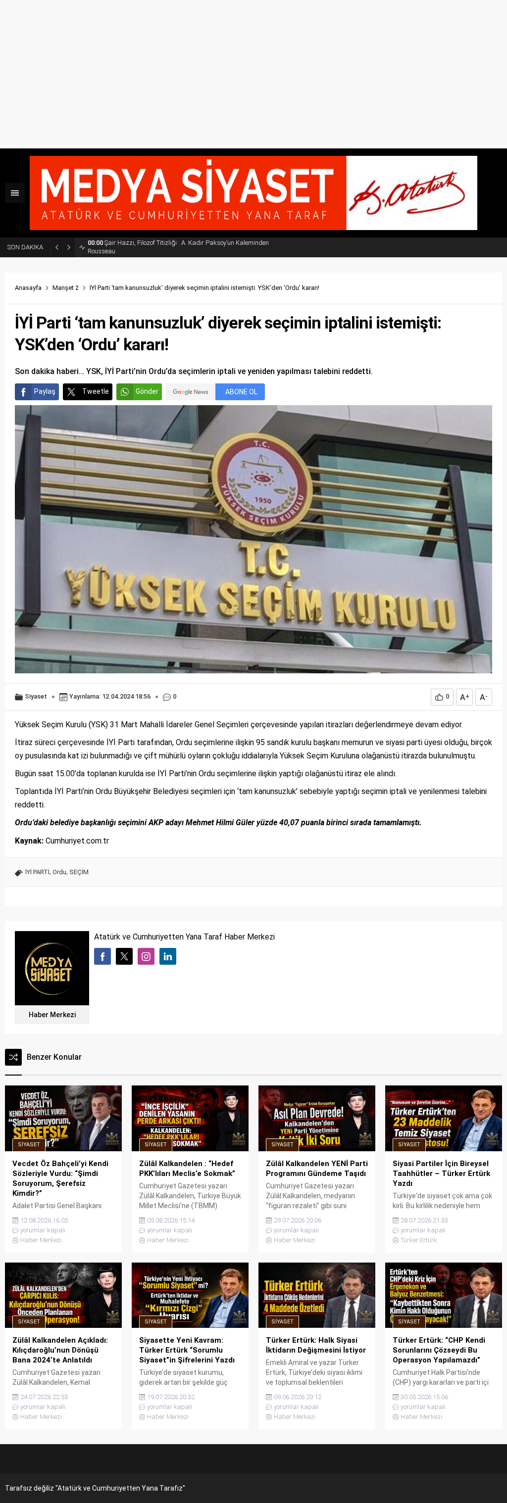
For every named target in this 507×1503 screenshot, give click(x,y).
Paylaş (44, 391)
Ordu (59, 872)
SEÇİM (79, 872)
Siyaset (36, 696)
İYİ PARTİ (37, 872)
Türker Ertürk (419, 1240)
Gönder (147, 391)
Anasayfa (28, 287)
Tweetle (95, 391)
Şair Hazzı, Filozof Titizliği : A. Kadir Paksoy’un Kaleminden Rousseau (178, 247)
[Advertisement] (253, 74)
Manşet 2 (65, 287)
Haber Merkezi (52, 1015)
